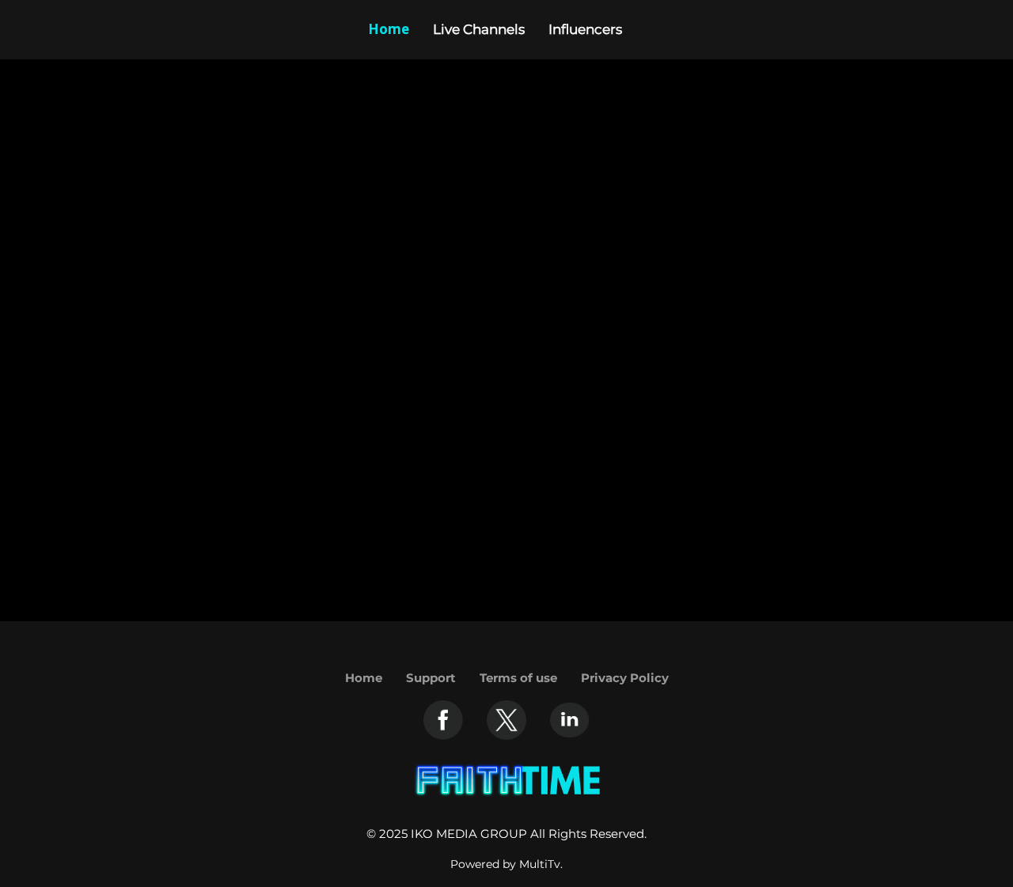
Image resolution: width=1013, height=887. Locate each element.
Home (363, 677)
